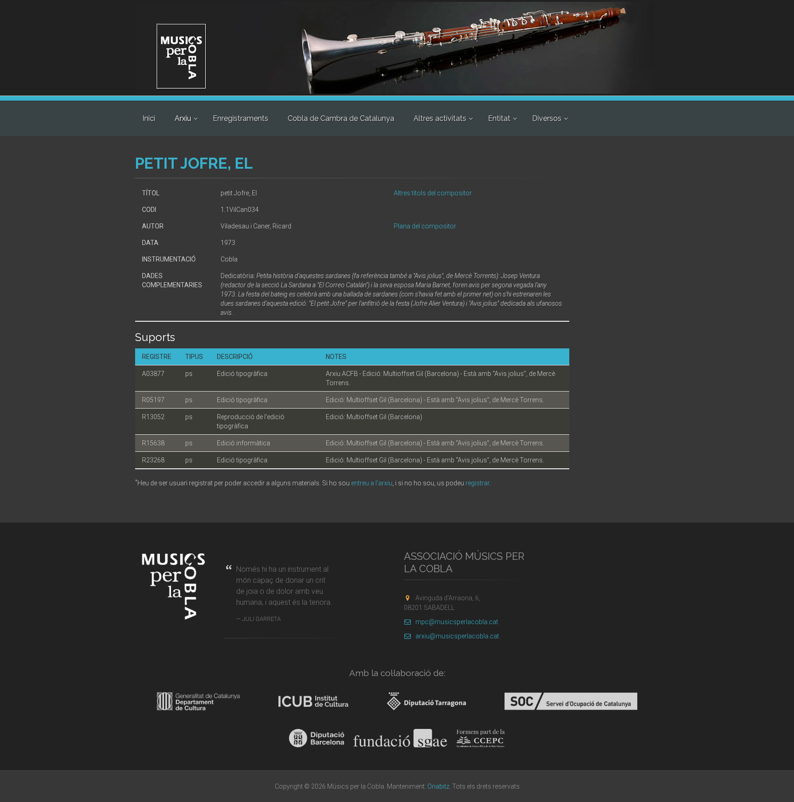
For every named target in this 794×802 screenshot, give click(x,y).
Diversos (546, 118)
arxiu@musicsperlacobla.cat (457, 636)
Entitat (499, 118)
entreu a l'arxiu (371, 483)
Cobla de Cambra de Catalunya (341, 118)
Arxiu (183, 118)
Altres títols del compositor (433, 193)
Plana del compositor (425, 226)
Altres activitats (440, 118)
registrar (477, 483)
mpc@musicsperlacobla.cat (456, 622)
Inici (148, 118)
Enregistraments (240, 118)
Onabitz (438, 786)
